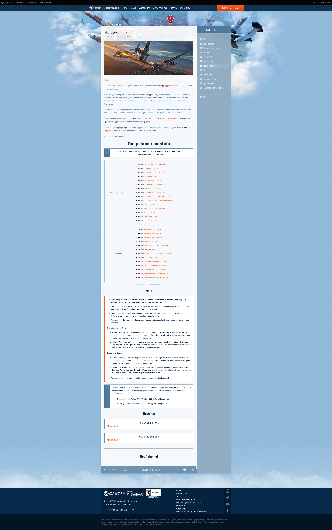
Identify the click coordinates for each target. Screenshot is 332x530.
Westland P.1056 (152, 204)
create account (325, 2)
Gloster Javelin (150, 221)
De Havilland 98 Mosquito (154, 180)
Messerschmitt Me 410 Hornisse (157, 245)
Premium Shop (209, 79)
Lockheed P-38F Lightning (154, 164)
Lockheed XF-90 (150, 217)
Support (178, 490)
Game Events (209, 65)
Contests (207, 52)
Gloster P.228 (149, 212)
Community (208, 61)
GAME (133, 8)
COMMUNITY (185, 8)
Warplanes (144, 8)
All (204, 97)
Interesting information (213, 87)
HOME (126, 8)
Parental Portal (181, 508)
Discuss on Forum (133, 37)
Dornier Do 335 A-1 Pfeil (155, 270)
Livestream (208, 74)
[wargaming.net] (114, 493)
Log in (315, 2)
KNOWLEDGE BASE (160, 8)
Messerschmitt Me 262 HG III (156, 278)
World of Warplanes (103, 8)
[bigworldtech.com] (135, 493)
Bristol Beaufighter (151, 168)
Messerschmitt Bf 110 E (153, 233)
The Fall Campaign (112, 86)
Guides (206, 70)
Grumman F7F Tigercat (154, 184)
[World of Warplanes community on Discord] (227, 504)
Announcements (210, 48)
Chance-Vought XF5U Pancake (157, 196)
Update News (209, 83)
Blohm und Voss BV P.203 (155, 265)
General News (209, 43)
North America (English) (116, 509)
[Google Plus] (192, 469)
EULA (178, 496)
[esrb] (153, 493)
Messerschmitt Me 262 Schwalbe (158, 261)
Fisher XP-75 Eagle (147, 118)
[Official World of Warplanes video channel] (227, 491)
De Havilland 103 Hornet (155, 192)
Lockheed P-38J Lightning (154, 172)
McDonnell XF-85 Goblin (178, 86)
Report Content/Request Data (186, 499)
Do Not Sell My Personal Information (188, 502)
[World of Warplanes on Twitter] (227, 497)
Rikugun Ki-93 (150, 249)
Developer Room (181, 493)
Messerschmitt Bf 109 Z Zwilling (158, 253)
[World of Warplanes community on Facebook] (227, 510)
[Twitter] (185, 469)
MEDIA (174, 8)
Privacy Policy (180, 505)
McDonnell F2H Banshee (154, 208)
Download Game (230, 8)
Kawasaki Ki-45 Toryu (152, 229)
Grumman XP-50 (151, 176)
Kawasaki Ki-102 (151, 241)
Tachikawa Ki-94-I (171, 118)
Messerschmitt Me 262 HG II (156, 274)
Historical (207, 56)
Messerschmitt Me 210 (153, 237)
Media (206, 39)
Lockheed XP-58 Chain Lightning (158, 200)
